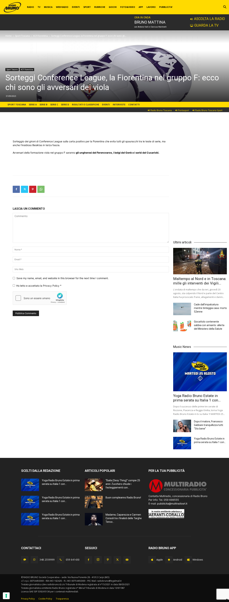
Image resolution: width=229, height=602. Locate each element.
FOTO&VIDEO (127, 7)
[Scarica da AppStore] (152, 559)
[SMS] (24, 559)
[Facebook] (16, 189)
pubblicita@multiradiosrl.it (172, 503)
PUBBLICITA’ (166, 7)
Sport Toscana (22, 35)
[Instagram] (98, 559)
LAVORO (151, 7)
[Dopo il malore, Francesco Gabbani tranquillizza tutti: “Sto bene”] (182, 426)
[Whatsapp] (34, 559)
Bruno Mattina (149, 22)
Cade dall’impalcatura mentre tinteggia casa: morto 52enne (210, 308)
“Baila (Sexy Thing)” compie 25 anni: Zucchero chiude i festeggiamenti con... (123, 484)
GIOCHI (113, 7)
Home (8, 35)
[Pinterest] (32, 189)
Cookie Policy (45, 598)
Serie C (54, 104)
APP (141, 7)
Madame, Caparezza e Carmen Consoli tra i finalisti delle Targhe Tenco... (124, 518)
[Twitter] (24, 189)
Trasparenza (62, 598)
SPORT (87, 7)
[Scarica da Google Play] (168, 559)
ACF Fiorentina (40, 35)
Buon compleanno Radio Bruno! (123, 497)
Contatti (134, 104)
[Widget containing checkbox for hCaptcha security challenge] (40, 298)
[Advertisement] (91, 130)
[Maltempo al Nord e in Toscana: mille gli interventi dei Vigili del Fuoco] (200, 261)
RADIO (30, 7)
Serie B (43, 104)
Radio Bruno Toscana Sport (208, 110)
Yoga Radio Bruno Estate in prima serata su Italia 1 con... (197, 398)
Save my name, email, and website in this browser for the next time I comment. (62, 278)
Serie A (33, 104)
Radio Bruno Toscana (161, 110)
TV (39, 7)
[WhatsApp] (41, 189)
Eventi (106, 104)
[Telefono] (60, 559)
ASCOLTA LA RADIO (209, 19)
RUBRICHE (99, 7)
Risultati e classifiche (85, 104)
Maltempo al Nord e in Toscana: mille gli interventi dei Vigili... (199, 281)
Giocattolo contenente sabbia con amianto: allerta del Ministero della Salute (209, 325)
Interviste (119, 104)
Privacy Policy (51, 285)
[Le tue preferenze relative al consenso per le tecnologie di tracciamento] (6, 595)
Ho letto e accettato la (38, 285)
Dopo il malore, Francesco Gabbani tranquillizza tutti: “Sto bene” (208, 425)
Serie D (65, 104)
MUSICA (48, 7)
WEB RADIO (62, 7)
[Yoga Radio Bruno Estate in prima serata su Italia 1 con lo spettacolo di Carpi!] (200, 371)
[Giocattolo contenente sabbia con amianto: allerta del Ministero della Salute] (182, 326)
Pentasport (183, 110)
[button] (224, 7)
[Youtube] (127, 559)
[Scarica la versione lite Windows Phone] (188, 559)
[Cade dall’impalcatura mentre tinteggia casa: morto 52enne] (182, 309)
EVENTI (76, 7)
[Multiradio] (178, 492)
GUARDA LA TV (206, 25)
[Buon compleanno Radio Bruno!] (94, 502)
